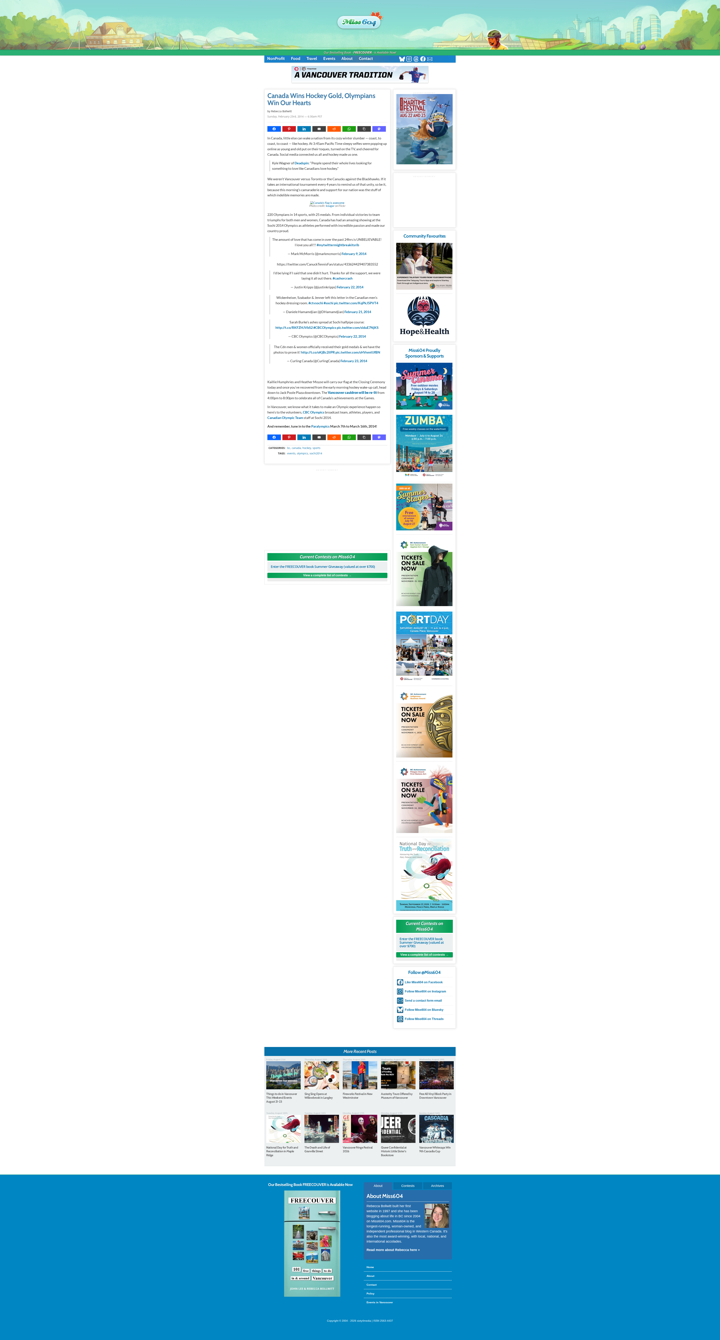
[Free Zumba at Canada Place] (424, 446)
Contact (366, 58)
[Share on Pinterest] (289, 129)
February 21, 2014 (357, 312)
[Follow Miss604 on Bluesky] (402, 59)
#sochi (328, 303)
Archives (437, 1186)
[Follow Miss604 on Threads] (416, 59)
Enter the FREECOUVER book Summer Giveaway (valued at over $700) (323, 566)
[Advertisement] (327, 507)
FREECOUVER (362, 52)
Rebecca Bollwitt (281, 111)
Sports (316, 448)
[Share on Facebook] (274, 129)
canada (296, 448)
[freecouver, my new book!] (312, 1296)
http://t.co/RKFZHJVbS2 (294, 327)
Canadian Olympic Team (285, 418)
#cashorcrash (342, 278)
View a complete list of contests (325, 575)
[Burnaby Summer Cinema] (424, 386)
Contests (408, 1186)
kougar (330, 205)
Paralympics (320, 426)
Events (329, 58)
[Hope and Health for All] (424, 317)
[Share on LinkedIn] (304, 129)
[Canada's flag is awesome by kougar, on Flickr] (327, 202)
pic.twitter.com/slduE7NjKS (358, 327)
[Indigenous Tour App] (424, 266)
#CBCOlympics (324, 327)
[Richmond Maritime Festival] (424, 129)
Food (295, 58)
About (347, 58)
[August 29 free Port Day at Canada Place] (424, 647)
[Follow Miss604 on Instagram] (409, 59)
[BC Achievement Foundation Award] (424, 571)
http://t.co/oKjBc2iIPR (318, 352)
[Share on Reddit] (334, 129)
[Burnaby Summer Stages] (424, 507)
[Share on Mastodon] (379, 129)
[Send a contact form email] (430, 59)
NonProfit (276, 58)
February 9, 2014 (354, 254)
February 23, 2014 (353, 361)
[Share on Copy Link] (364, 129)
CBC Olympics (313, 412)
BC (288, 448)
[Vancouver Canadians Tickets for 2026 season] (360, 74)
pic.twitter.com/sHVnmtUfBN (357, 352)
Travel (312, 58)
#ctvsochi (315, 303)
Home (370, 1267)
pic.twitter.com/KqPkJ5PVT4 (356, 303)
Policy (370, 1293)
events (291, 453)
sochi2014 (316, 453)
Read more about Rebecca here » (393, 1250)
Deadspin (302, 163)
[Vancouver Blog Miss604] (360, 20)
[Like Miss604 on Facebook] (423, 59)
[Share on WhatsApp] (349, 129)
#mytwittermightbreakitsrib (338, 245)
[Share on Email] (319, 129)
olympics (302, 453)
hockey (306, 448)
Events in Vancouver (380, 1302)
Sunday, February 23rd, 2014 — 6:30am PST (294, 116)
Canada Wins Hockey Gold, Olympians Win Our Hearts (321, 99)
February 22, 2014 (350, 287)
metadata (328, 444)
